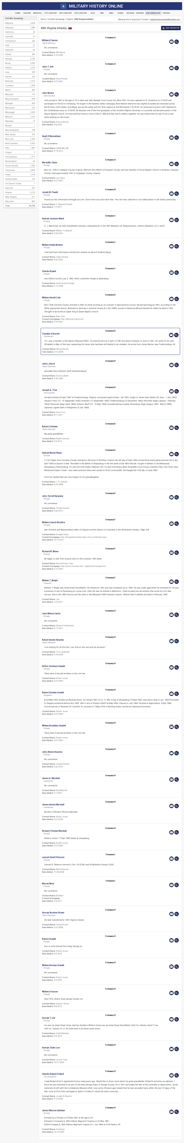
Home (43, 19)
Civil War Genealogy (56, 19)
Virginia (69, 19)
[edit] (176, 42)
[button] (90, 40)
